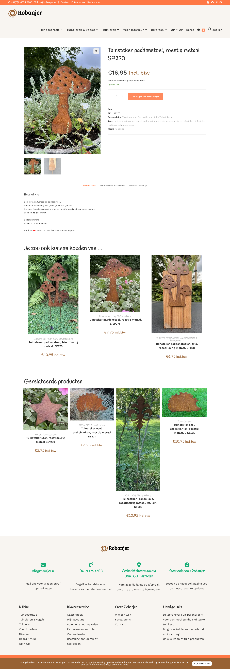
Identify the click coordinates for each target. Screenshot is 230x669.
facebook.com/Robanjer (187, 571)
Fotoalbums (78, 2)
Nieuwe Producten (167, 337)
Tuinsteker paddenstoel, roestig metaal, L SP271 (115, 321)
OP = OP (84, 425)
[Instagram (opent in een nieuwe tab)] (220, 2)
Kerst (38, 434)
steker (169, 121)
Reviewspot (94, 2)
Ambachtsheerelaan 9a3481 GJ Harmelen (139, 574)
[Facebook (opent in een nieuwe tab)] (212, 2)
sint (162, 121)
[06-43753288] (91, 564)
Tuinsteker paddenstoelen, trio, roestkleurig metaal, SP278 (177, 345)
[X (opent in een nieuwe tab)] (208, 2)
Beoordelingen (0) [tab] (138, 186)
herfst (117, 121)
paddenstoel (135, 121)
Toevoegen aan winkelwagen (146, 96)
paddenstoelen (151, 121)
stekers (178, 121)
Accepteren (202, 663)
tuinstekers (128, 125)
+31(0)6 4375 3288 (21, 2)
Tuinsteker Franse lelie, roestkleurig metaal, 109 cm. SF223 (138, 502)
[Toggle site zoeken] (215, 29)
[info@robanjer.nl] (43, 564)
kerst (124, 121)
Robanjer (119, 129)
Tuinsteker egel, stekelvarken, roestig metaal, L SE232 (184, 428)
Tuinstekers (165, 117)
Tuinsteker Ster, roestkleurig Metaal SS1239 (45, 439)
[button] (96, 51)
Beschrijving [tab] (89, 186)
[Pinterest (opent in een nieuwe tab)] (217, 2)
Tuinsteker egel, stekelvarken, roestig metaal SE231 (92, 432)
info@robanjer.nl (46, 2)
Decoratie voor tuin (148, 117)
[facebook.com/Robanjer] (187, 564)
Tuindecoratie (129, 117)
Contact (65, 2)
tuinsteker (188, 121)
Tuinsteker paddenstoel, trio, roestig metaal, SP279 (53, 344)
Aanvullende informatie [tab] (112, 186)
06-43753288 (91, 571)
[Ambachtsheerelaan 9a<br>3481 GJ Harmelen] (139, 564)
